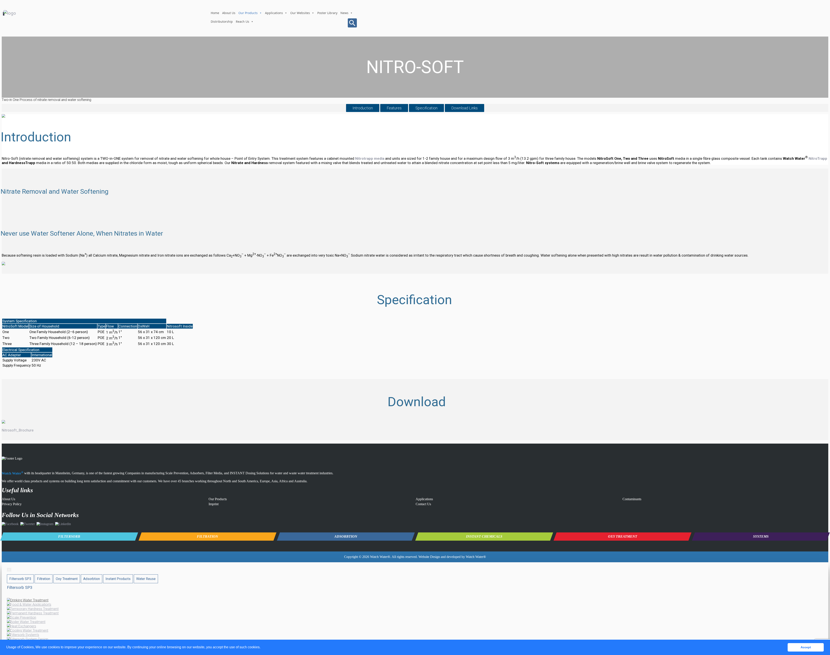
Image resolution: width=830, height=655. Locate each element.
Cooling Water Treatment (29, 630)
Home (215, 13)
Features (394, 108)
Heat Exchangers (23, 626)
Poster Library (327, 13)
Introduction (363, 108)
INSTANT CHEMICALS (484, 536)
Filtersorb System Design (29, 639)
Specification (426, 108)
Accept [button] (806, 647)
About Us (228, 13)
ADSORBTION (345, 536)
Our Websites (300, 13)
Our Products (248, 13)
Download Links (464, 108)
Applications (274, 13)
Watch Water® (380, 557)
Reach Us (242, 21)
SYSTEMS (761, 536)
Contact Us (423, 504)
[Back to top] (820, 631)
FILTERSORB (69, 536)
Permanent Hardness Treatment (34, 613)
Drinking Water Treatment (29, 600)
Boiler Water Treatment (27, 622)
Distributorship (222, 21)
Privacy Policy (12, 504)
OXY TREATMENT (622, 536)
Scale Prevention (23, 617)
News (344, 13)
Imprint (214, 504)
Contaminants (631, 499)
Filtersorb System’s (24, 635)
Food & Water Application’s (30, 604)
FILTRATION (207, 536)
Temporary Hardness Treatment (34, 609)
